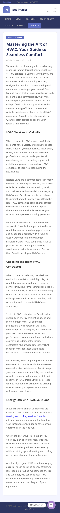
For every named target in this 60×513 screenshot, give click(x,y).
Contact (34, 25)
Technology (47, 19)
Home (8, 19)
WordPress (30, 509)
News (18, 19)
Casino (21, 25)
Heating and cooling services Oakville (25, 416)
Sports (9, 25)
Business (31, 19)
